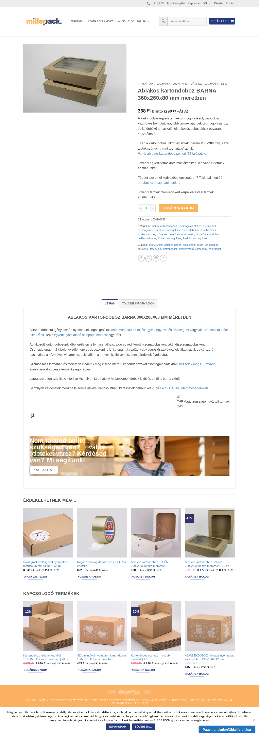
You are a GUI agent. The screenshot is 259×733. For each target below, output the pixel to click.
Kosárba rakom (178, 208)
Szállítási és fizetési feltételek (115, 700)
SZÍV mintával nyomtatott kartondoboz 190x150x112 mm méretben (101, 657)
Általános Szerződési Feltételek (64, 700)
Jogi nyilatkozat (154, 700)
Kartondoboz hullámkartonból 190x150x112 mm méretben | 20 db (46, 657)
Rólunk (141, 21)
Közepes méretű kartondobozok (175, 234)
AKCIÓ (122, 21)
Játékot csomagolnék (209, 83)
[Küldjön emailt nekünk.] (162, 3)
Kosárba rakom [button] (89, 577)
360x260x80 (156, 244)
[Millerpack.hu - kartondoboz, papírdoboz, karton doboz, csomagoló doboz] (44, 21)
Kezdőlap (145, 83)
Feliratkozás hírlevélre (130, 703)
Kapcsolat (194, 3)
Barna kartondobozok (164, 226)
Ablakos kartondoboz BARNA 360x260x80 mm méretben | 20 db (207, 563)
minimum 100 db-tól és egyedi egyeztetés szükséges (150, 330)
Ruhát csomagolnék (169, 238)
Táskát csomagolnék (195, 238)
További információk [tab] (138, 303)
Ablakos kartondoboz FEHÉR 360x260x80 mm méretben (149, 563)
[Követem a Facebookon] (154, 3)
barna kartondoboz (207, 244)
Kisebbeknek (208, 230)
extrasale (143, 248)
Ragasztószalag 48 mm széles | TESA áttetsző (101, 563)
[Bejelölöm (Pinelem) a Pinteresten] (156, 258)
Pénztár (218, 3)
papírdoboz (215, 248)
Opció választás (36, 577)
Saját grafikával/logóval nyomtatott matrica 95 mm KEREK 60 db (45, 563)
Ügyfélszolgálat (176, 3)
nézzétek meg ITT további (197, 364)
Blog (131, 21)
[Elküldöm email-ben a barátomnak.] (148, 258)
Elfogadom (117, 726)
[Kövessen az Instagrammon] (158, 3)
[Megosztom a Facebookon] (141, 258)
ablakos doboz (172, 244)
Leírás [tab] (110, 303)
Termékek (77, 21)
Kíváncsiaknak (146, 234)
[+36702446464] (149, 3)
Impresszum (177, 700)
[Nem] (253, 721)
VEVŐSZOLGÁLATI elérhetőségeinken (180, 388)
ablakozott (189, 244)
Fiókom (207, 3)
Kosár (229, 3)
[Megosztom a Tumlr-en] (163, 258)
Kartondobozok (190, 230)
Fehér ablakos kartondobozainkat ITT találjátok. (172, 153)
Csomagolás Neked (101, 21)
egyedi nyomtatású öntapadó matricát (81, 335)
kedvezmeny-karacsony (193, 248)
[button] (222, 21)
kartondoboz (170, 248)
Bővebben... (143, 726)
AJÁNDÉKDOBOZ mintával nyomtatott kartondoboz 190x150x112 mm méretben (209, 659)
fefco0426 (156, 248)
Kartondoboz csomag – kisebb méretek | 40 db (150, 657)
